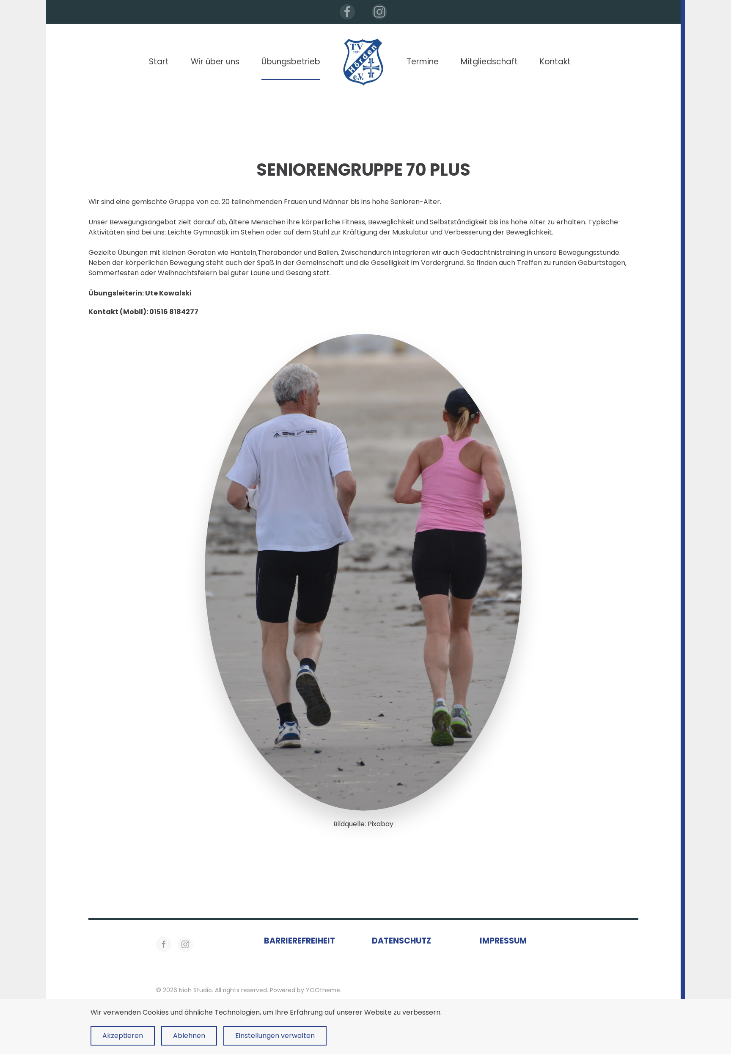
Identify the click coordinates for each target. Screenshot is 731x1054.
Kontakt (555, 61)
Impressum (503, 940)
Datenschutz (401, 940)
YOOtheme (323, 990)
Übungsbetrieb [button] (290, 61)
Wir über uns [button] (215, 61)
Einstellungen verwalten (275, 1035)
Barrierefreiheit (299, 940)
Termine (423, 61)
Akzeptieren (122, 1035)
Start (159, 61)
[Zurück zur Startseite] (363, 62)
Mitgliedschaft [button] (489, 61)
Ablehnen (189, 1035)
